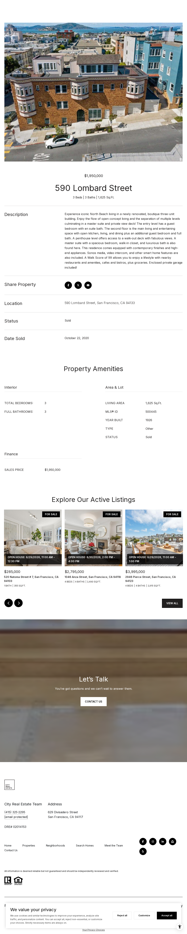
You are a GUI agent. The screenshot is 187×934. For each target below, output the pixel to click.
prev (8, 603)
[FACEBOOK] (143, 841)
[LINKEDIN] (162, 841)
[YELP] (143, 851)
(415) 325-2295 (14, 812)
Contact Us (11, 850)
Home (8, 845)
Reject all (122, 915)
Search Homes (85, 845)
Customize (144, 915)
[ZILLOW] (172, 841)
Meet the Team (114, 845)
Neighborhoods (55, 845)
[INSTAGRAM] (153, 841)
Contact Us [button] (93, 701)
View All (172, 603)
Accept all (166, 915)
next (18, 603)
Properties (28, 845)
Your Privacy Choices (93, 930)
